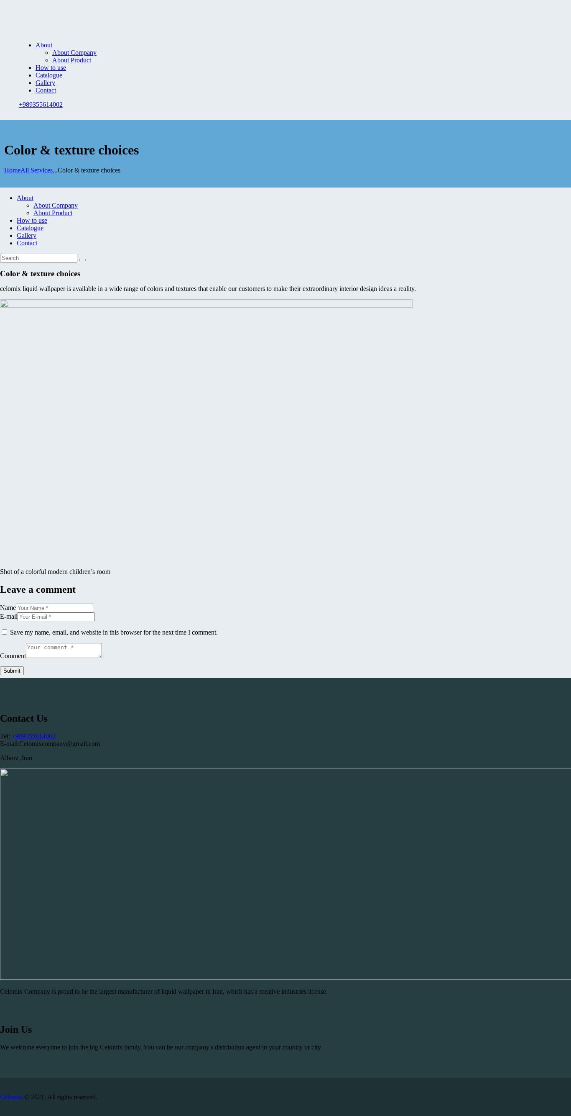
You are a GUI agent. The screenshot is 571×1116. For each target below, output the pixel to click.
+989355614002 (34, 736)
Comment (13, 655)
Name (8, 607)
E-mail (9, 616)
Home (12, 170)
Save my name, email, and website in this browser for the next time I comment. (114, 632)
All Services (36, 170)
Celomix (11, 1097)
